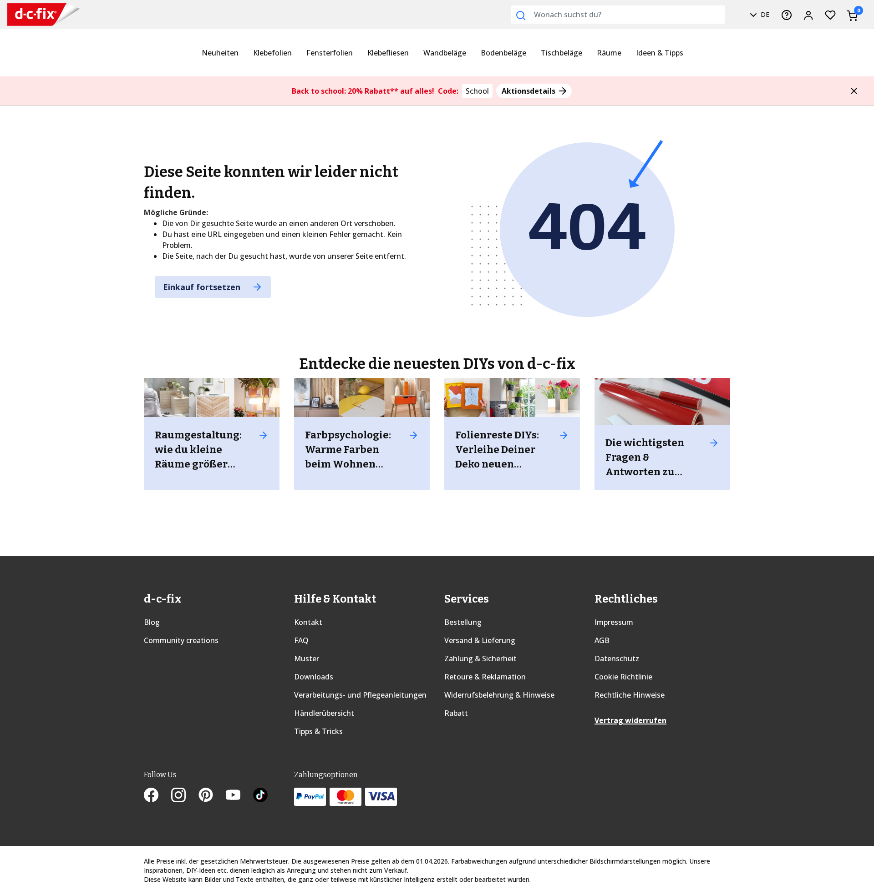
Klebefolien (272, 53)
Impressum (614, 622)
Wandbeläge (444, 53)
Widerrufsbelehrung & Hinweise (499, 695)
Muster (306, 659)
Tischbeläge (561, 53)
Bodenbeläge (503, 53)
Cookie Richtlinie (623, 677)
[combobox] (618, 14)
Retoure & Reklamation (485, 677)
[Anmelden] (808, 14)
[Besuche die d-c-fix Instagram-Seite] (184, 796)
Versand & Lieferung (479, 640)
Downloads (313, 677)
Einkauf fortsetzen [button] (203, 287)
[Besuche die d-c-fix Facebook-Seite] (157, 796)
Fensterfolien (329, 53)
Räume (609, 53)
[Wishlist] (830, 14)
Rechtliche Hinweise (630, 695)
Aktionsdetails (529, 91)
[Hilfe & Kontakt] (786, 14)
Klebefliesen (388, 53)
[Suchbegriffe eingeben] (520, 15)
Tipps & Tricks (318, 731)
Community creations (181, 640)
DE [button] (764, 14)
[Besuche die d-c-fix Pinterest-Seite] (212, 796)
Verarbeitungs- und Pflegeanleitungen (360, 695)
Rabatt (456, 713)
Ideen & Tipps (659, 53)
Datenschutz (617, 659)
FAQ (301, 640)
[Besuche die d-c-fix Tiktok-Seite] (260, 796)
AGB (602, 640)
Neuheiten (220, 53)
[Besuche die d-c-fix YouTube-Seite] (239, 796)
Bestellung (463, 622)
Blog (152, 622)
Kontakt (308, 622)
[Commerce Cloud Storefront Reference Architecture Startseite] (36, 14)
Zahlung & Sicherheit (480, 659)
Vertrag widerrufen (630, 720)
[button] (854, 90)
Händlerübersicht (324, 713)
